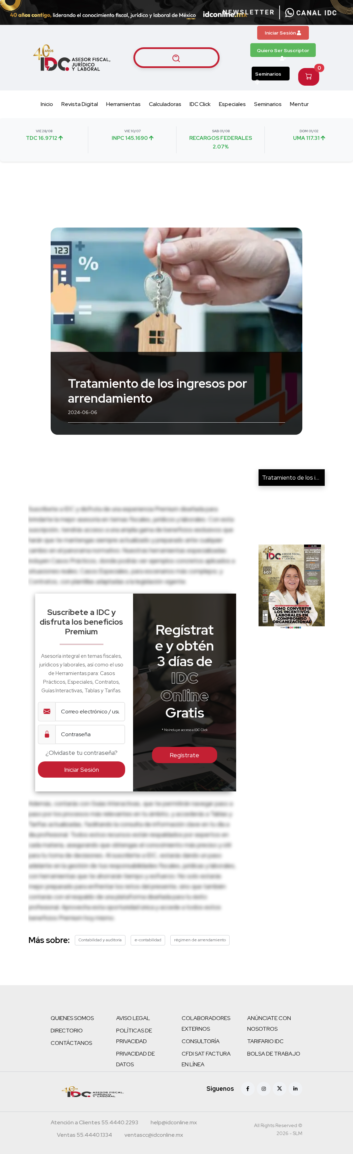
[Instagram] (264, 1089)
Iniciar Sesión (281, 33)
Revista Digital (79, 104)
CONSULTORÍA (201, 1041)
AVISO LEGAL (133, 1018)
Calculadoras (165, 104)
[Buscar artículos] (176, 57)
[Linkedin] (295, 1089)
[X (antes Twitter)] (279, 1089)
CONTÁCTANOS (71, 1043)
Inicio (47, 104)
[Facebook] (248, 1089)
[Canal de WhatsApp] (311, 12)
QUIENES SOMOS (72, 1018)
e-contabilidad (147, 940)
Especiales (232, 104)
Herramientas (123, 104)
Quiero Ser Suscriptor (283, 50)
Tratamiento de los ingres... (297, 477)
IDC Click (200, 104)
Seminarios (268, 74)
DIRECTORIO (67, 1030)
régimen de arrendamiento (200, 940)
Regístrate (184, 755)
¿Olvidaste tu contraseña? (82, 753)
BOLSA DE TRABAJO (273, 1053)
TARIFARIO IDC (265, 1041)
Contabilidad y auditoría (100, 940)
